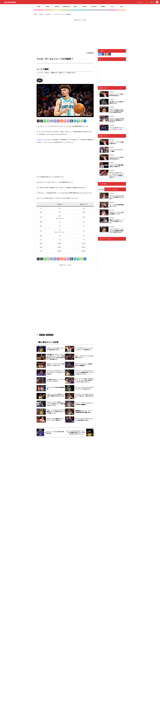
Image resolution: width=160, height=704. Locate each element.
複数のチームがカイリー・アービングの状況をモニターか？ (117, 221)
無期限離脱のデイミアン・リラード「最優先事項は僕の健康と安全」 (83, 411)
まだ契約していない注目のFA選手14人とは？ (117, 102)
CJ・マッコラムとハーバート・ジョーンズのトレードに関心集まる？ (84, 348)
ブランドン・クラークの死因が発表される (117, 142)
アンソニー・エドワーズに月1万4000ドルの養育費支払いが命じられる (117, 120)
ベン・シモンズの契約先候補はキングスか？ (117, 205)
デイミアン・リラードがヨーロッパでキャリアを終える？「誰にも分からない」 (84, 396)
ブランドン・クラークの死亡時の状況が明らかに (117, 94)
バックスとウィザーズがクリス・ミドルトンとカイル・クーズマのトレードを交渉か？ (56, 372)
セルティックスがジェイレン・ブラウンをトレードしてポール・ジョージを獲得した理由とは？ (117, 175)
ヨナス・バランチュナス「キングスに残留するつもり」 (84, 356)
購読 (39, 80)
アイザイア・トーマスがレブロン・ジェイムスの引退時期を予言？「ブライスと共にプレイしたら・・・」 (84, 372)
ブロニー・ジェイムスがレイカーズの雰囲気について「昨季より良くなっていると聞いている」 (56, 411)
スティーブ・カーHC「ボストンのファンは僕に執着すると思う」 (84, 419)
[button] (157, 2)
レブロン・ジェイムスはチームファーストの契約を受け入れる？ (56, 348)
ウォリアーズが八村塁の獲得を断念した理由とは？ (116, 165)
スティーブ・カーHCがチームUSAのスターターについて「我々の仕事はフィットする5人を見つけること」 (84, 380)
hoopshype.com (41, 139)
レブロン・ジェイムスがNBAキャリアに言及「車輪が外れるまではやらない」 (56, 396)
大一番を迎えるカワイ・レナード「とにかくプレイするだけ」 (56, 380)
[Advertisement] (80, 33)
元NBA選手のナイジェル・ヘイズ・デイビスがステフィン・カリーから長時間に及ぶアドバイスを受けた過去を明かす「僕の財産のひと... (56, 357)
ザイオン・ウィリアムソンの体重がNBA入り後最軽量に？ (83, 364)
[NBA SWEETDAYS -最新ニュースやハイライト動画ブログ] (10, 2)
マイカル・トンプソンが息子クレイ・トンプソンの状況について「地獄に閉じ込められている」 (56, 403)
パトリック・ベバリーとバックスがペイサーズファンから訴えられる (84, 388)
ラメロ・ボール (49, 334)
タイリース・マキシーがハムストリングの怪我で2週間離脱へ (84, 403)
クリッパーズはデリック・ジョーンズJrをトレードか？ (117, 128)
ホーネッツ (42, 334)
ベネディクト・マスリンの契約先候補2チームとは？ (117, 213)
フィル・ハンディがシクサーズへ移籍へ (117, 150)
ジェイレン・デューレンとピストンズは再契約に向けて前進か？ (117, 197)
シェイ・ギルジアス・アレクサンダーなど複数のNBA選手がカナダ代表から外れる (117, 111)
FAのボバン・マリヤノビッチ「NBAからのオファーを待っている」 (56, 364)
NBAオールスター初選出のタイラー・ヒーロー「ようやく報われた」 (56, 419)
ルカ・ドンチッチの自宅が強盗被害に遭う (56, 388)
